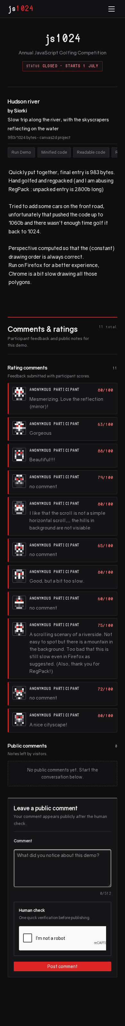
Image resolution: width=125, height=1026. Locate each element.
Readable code (91, 152)
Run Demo (21, 152)
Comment (23, 840)
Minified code (54, 152)
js (20, 9)
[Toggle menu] (111, 9)
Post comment (62, 966)
